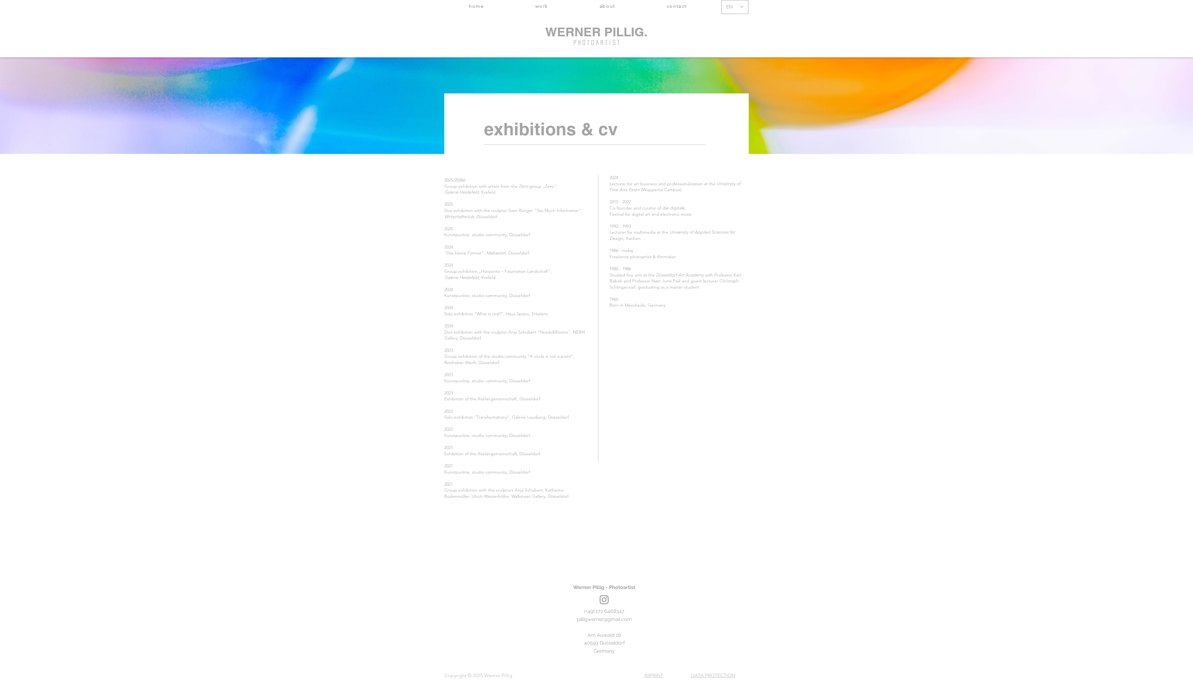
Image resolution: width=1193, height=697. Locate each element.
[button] (541, 6)
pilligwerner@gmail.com (604, 619)
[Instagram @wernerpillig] (604, 600)
